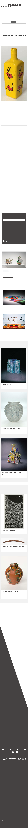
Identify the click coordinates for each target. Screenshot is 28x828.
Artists (13, 16)
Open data (4, 784)
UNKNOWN (5, 548)
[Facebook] (4, 239)
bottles (16, 185)
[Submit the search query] (3, 26)
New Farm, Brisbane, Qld (8, 158)
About (16, 786)
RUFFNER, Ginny (6, 474)
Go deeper (22, 16)
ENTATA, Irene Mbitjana (8, 595)
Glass (3, 144)
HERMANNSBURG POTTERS (9, 592)
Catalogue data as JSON (9, 232)
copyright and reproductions (9, 618)
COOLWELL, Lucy (11, 42)
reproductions (5, 616)
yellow (3, 182)
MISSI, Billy (5, 530)
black (22, 180)
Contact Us (6, 823)
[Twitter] (6, 239)
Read (7, 277)
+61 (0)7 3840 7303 (9, 821)
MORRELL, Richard (7, 384)
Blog (16, 784)
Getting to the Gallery (9, 819)
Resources (20, 21)
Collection (11, 11)
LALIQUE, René (6, 430)
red (9, 182)
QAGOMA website (6, 786)
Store (3, 788)
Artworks (5, 16)
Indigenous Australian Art (8, 130)
